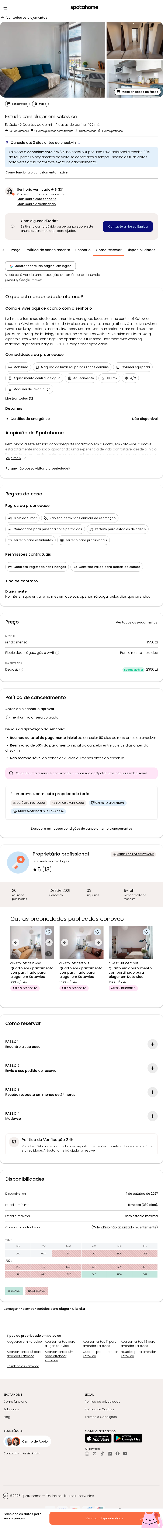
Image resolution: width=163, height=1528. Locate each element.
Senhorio (83, 249)
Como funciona (15, 1401)
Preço (16, 249)
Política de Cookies (99, 1409)
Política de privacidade (102, 1401)
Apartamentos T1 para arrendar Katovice (100, 1343)
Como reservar (109, 249)
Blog (6, 1417)
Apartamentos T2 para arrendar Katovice (138, 1343)
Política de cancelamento (48, 249)
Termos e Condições (101, 1417)
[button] (137, 91)
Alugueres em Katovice (24, 1341)
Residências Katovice (23, 1366)
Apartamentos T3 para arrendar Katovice (24, 1354)
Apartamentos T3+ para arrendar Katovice (59, 1356)
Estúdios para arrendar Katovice (138, 1354)
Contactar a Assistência (21, 1453)
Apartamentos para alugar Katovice (60, 1343)
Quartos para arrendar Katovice (100, 1354)
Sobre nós (11, 1409)
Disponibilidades (141, 249)
